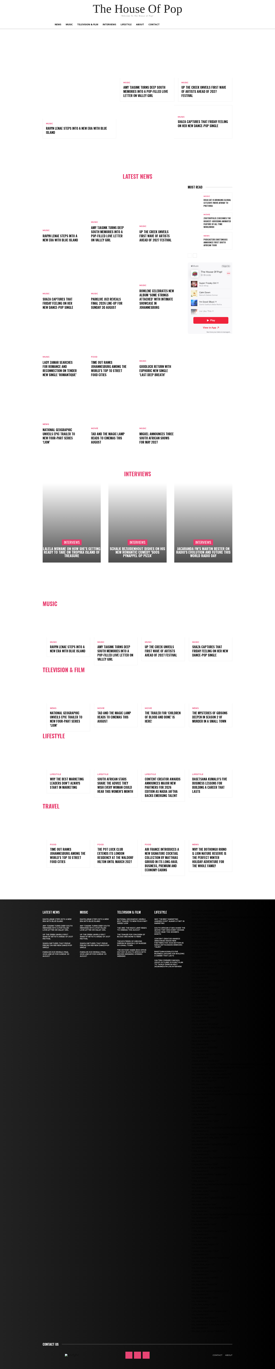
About (140, 24)
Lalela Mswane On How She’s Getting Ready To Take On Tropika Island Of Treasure (71, 552)
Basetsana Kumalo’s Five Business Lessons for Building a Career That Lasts (209, 785)
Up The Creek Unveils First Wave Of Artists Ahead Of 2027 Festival (203, 91)
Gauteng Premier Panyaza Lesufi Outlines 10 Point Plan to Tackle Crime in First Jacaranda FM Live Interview (168, 963)
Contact (154, 24)
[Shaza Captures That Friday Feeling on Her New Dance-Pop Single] (147, 122)
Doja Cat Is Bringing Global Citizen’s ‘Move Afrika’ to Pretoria (217, 202)
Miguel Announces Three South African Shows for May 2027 (156, 437)
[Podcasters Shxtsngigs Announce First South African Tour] (194, 240)
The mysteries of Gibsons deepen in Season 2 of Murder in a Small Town (209, 717)
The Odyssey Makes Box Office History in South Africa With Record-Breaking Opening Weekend (131, 953)
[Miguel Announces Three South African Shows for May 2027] (161, 419)
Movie (94, 428)
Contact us (51, 1344)
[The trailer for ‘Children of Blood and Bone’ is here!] (163, 690)
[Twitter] (146, 1355)
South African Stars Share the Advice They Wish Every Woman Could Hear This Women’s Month (115, 785)
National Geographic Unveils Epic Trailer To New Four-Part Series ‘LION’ (59, 435)
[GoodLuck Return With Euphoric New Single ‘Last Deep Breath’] (161, 351)
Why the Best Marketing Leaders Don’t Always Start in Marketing (67, 783)
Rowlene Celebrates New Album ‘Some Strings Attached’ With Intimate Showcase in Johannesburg (156, 299)
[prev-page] (190, 255)
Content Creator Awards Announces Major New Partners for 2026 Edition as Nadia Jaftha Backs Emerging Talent (162, 787)
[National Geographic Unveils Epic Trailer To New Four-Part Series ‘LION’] (65, 419)
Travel (51, 806)
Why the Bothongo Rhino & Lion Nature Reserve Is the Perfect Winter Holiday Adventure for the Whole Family (209, 857)
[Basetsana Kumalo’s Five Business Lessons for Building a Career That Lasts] (210, 757)
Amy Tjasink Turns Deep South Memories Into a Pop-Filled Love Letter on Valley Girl (145, 91)
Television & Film (87, 24)
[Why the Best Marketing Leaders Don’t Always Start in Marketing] (68, 757)
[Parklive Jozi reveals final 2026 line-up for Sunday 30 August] (113, 284)
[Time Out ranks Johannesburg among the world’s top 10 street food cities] (113, 351)
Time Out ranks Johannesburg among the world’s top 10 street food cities (109, 368)
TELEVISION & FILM (64, 670)
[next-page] (195, 255)
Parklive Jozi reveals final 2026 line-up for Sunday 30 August (106, 303)
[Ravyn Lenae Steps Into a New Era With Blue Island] (79, 82)
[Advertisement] (137, 156)
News (58, 24)
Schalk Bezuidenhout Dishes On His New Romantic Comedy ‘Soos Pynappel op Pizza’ (137, 552)
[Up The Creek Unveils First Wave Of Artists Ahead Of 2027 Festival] (205, 61)
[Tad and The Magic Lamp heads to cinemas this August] (113, 419)
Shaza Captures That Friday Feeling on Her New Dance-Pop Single (203, 123)
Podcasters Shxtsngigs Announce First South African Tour (215, 242)
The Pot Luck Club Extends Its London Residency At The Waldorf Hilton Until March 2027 (115, 855)
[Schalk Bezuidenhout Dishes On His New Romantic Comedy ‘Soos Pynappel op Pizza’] (137, 523)
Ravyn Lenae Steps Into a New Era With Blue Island (76, 130)
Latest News (137, 176)
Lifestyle (126, 24)
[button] (218, 24)
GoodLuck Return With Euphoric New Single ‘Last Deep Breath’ (155, 370)
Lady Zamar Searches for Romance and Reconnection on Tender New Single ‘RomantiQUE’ (60, 368)
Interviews (109, 24)
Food (94, 357)
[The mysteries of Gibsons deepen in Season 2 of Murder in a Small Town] (210, 690)
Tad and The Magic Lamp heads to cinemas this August (108, 437)
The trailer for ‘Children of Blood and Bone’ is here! (163, 717)
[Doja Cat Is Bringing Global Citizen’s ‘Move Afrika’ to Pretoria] (194, 201)
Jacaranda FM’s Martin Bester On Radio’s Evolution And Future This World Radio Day (203, 552)
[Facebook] (128, 1355)
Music (69, 24)
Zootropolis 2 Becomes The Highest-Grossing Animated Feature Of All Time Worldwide (217, 222)
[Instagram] (137, 1355)
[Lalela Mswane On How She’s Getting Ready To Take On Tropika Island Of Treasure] (72, 523)
